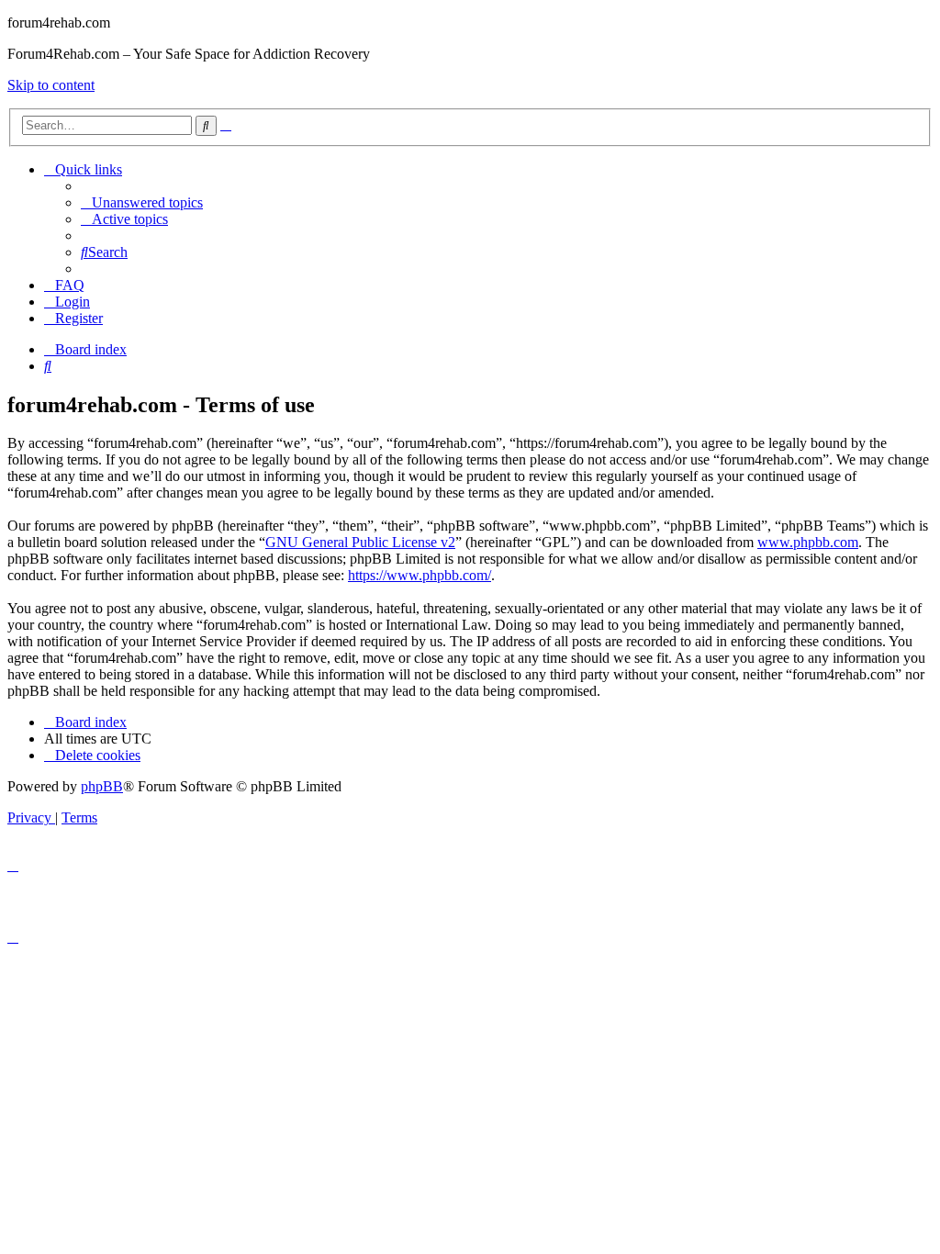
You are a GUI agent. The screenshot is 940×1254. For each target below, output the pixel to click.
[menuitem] (142, 202)
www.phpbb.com (807, 542)
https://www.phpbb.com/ (419, 575)
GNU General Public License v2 (360, 542)
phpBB (102, 786)
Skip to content (51, 85)
